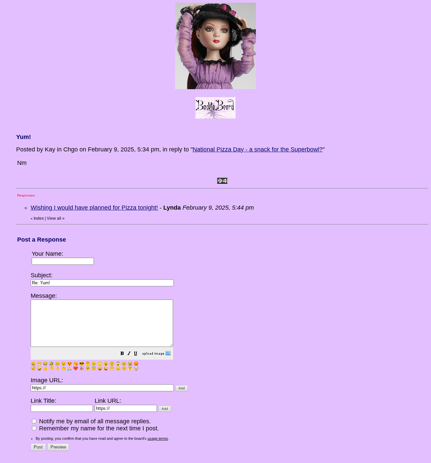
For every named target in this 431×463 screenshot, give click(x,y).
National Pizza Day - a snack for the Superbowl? (258, 149)
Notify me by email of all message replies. (94, 421)
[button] (122, 354)
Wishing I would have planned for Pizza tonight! (94, 207)
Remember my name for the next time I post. (98, 428)
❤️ (75, 368)
